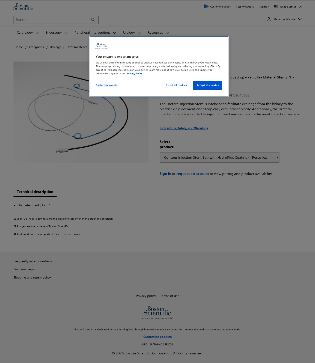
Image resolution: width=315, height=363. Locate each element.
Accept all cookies (208, 85)
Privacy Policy (134, 73)
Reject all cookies (176, 85)
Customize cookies (107, 85)
